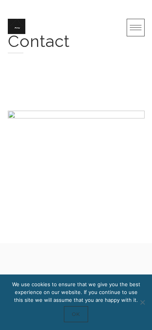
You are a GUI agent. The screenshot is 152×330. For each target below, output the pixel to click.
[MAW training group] (16, 26)
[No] (142, 302)
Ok (76, 314)
